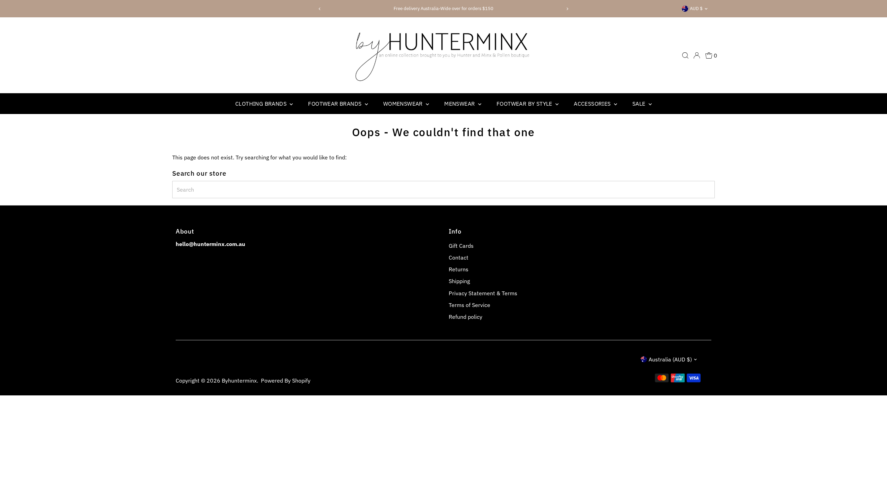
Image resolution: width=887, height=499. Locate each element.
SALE (639, 103)
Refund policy (465, 316)
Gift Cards (461, 245)
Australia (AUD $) (670, 359)
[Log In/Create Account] (697, 55)
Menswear (460, 103)
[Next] (567, 9)
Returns (458, 269)
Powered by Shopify (285, 380)
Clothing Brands (261, 103)
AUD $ (696, 8)
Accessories (593, 103)
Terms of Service (469, 304)
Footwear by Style (525, 103)
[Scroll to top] (873, 480)
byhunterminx (239, 380)
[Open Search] (685, 55)
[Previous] (320, 9)
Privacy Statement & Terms (483, 293)
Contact (458, 257)
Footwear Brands (335, 103)
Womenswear (403, 103)
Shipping (459, 281)
